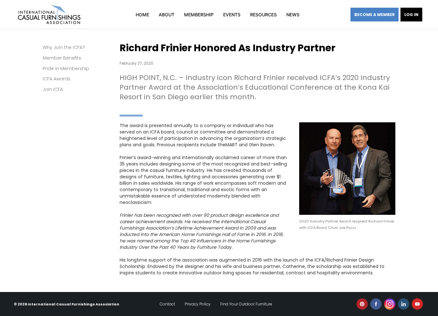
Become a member (374, 14)
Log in (411, 14)
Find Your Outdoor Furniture (246, 304)
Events (231, 14)
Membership (199, 14)
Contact (167, 304)
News (292, 14)
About (166, 14)
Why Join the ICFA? (64, 47)
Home (142, 14)
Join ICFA (53, 89)
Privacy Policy (198, 304)
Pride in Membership (66, 68)
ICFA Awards (57, 79)
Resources (263, 14)
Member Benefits (62, 58)
